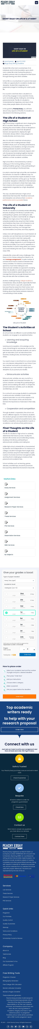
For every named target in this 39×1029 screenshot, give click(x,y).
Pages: (5, 648)
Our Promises (7, 916)
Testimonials (7, 954)
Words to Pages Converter (11, 992)
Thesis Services (10, 516)
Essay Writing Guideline (16, 63)
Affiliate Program (8, 965)
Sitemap (5, 927)
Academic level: (9, 584)
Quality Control (8, 920)
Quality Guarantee (9, 924)
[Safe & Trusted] (19, 759)
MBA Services (9, 545)
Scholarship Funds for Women (12, 938)
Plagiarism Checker (9, 977)
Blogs (6, 63)
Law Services (7, 890)
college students (25, 281)
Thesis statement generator (12, 995)
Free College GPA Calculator (12, 984)
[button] (36, 2)
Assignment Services (12, 497)
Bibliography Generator (10, 981)
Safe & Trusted (19, 766)
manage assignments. (14, 259)
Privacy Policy (7, 935)
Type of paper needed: (11, 577)
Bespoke (19, 795)
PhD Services (9, 526)
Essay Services (10, 488)
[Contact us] (19, 817)
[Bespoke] (19, 788)
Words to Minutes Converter (12, 988)
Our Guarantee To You (10, 961)
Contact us (19, 825)
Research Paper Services (14, 507)
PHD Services (7, 901)
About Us (6, 950)
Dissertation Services (12, 535)
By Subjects (9, 554)
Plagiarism (6, 913)
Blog (4, 958)
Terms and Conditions (10, 931)
